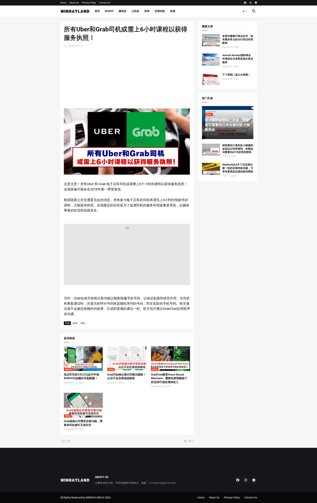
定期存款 (160, 11)
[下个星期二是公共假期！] (211, 79)
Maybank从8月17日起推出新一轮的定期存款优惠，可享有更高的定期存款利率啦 (237, 168)
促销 (172, 11)
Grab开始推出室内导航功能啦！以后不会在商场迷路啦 (126, 376)
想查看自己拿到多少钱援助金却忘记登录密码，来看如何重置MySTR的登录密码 (237, 149)
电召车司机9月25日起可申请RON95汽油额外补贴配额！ (81, 376)
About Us (74, 2)
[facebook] (245, 3)
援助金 (122, 11)
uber (83, 323)
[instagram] (250, 3)
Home (63, 2)
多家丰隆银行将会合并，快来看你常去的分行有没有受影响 (237, 39)
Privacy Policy (89, 2)
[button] (245, 11)
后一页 (66, 441)
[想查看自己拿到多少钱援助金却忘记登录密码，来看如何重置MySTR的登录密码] (211, 150)
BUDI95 (109, 11)
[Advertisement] (127, 78)
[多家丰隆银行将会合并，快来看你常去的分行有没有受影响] (211, 40)
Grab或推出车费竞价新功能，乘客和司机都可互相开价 (83, 423)
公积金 (135, 11)
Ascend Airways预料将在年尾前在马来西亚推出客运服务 (237, 59)
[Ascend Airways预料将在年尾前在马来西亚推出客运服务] (211, 59)
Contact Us (104, 2)
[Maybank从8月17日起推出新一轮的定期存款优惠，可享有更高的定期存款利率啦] (211, 169)
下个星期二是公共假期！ (236, 74)
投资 (147, 11)
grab (75, 323)
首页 (97, 11)
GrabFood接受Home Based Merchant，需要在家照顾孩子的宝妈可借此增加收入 (169, 378)
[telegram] (256, 3)
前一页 (188, 441)
